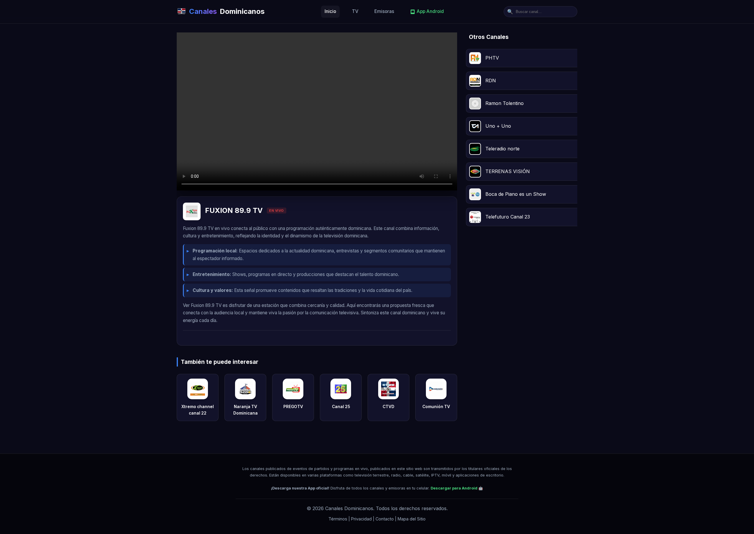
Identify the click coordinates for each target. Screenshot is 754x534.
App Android (430, 11)
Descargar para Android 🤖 (457, 488)
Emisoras (384, 11)
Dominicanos (226, 11)
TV (355, 11)
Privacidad (361, 518)
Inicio (330, 11)
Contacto (385, 518)
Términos (337, 518)
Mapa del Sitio (412, 518)
